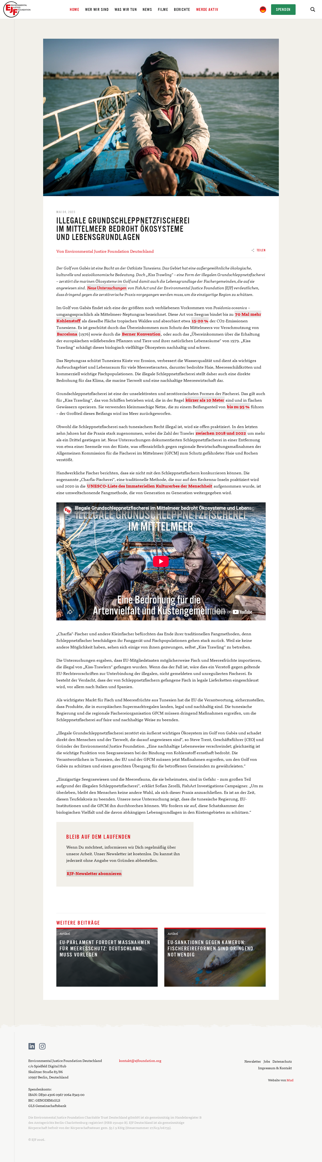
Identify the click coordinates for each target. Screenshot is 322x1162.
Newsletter (252, 1061)
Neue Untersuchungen (107, 287)
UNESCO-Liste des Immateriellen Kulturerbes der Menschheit (149, 485)
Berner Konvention (141, 333)
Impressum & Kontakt (275, 1068)
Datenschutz (282, 1061)
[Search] (312, 9)
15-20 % (200, 320)
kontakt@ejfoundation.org (140, 1060)
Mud (290, 1079)
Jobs (267, 1061)
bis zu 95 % (238, 406)
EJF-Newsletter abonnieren (94, 873)
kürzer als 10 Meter (205, 399)
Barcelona (67, 333)
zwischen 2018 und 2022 (221, 432)
